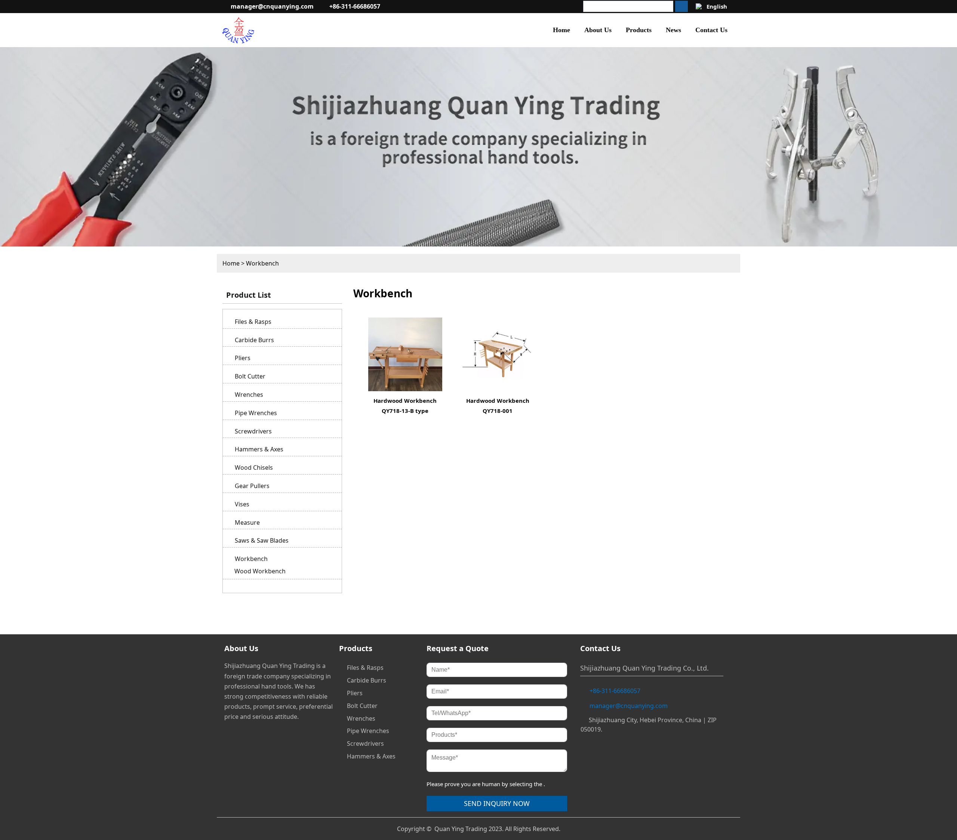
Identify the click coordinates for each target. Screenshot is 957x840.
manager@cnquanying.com (272, 6)
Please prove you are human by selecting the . (486, 784)
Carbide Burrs (254, 340)
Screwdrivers (253, 431)
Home (231, 263)
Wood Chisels (254, 467)
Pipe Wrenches (256, 413)
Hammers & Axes (259, 449)
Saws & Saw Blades (262, 540)
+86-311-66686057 (354, 6)
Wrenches (249, 394)
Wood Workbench (260, 571)
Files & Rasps (253, 322)
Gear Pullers (252, 486)
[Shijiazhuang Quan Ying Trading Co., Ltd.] (238, 30)
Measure (247, 522)
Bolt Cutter (250, 376)
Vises (242, 504)
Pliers (242, 358)
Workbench (262, 263)
